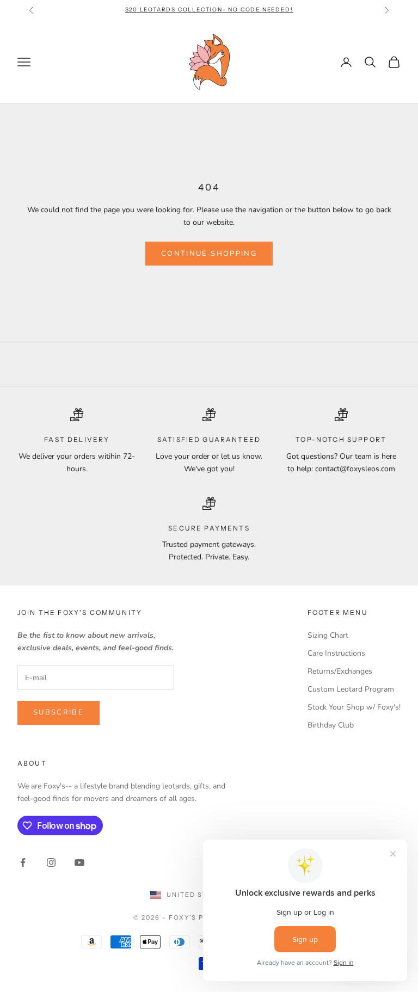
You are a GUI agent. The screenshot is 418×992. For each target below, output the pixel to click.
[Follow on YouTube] (79, 862)
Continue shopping (209, 253)
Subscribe (58, 712)
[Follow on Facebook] (22, 862)
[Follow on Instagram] (51, 862)
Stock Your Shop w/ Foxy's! (354, 707)
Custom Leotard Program (351, 689)
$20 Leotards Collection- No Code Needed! (209, 9)
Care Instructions (336, 653)
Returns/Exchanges (340, 671)
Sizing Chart (328, 635)
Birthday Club (331, 725)
